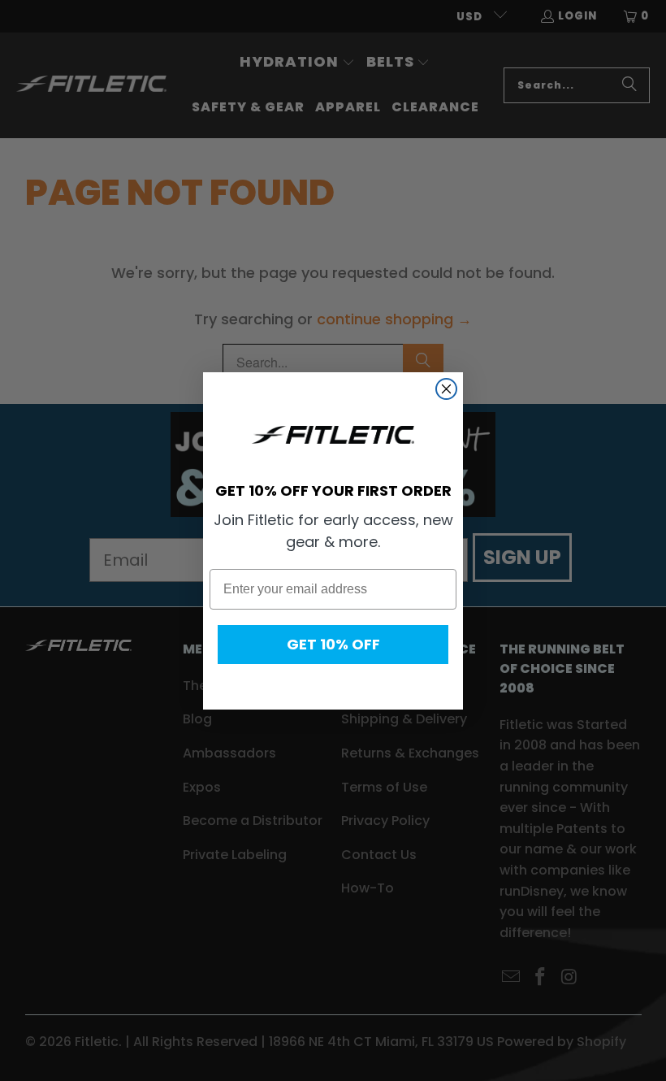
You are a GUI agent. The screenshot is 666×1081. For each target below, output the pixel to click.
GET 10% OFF (333, 644)
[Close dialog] (446, 389)
